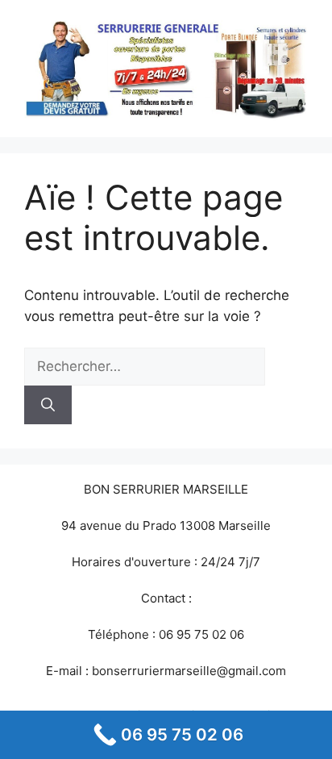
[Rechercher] (48, 405)
